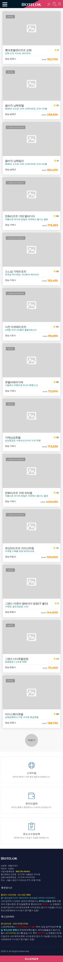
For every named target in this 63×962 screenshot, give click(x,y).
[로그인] (59, 4)
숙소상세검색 (31, 958)
